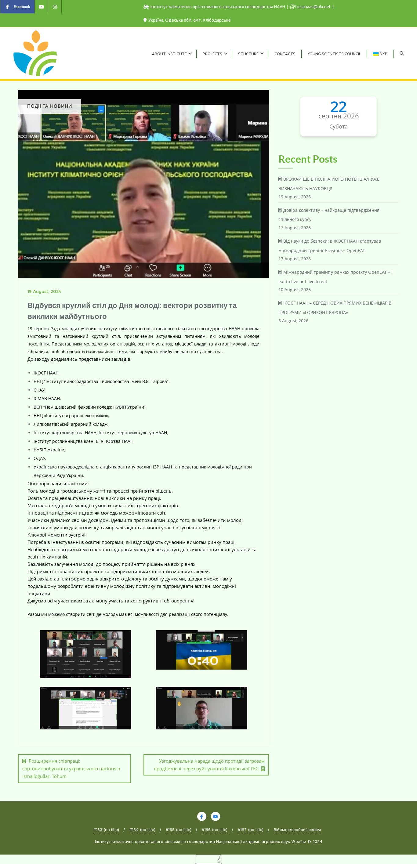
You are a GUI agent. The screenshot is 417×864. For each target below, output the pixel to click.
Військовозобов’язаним (297, 829)
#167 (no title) (250, 829)
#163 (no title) (106, 829)
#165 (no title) (178, 829)
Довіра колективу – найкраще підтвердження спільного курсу (328, 214)
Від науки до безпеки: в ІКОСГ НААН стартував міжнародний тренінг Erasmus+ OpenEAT (329, 245)
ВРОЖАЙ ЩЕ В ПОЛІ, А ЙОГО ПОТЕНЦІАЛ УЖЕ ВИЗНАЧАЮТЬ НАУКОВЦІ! (328, 183)
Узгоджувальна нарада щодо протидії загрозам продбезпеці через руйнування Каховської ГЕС (209, 765)
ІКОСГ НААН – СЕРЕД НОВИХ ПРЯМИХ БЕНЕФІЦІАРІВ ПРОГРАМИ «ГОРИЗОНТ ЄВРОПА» (334, 307)
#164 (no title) (142, 829)
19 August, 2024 (44, 291)
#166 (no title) (214, 829)
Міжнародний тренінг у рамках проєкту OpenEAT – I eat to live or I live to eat (335, 276)
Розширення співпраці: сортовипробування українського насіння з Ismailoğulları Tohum (71, 768)
